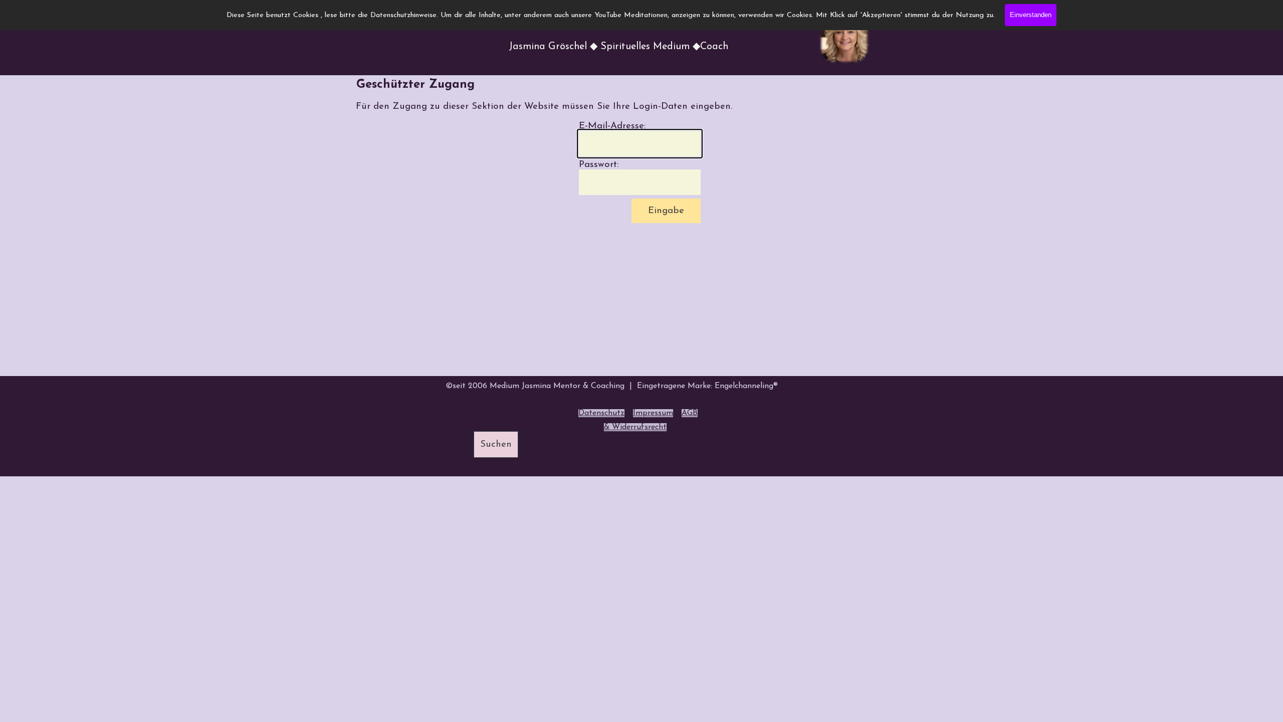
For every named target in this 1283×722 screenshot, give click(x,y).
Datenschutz (601, 413)
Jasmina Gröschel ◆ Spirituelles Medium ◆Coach (618, 47)
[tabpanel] (636, 420)
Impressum (653, 413)
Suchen (496, 444)
